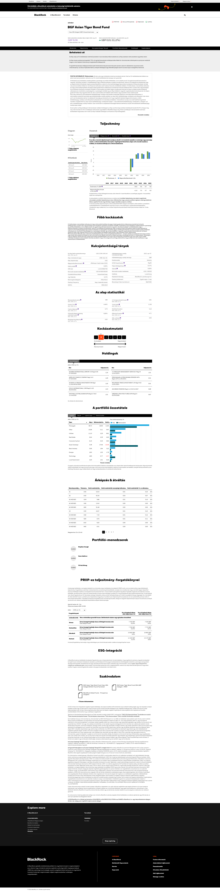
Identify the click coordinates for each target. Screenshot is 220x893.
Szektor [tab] (72, 415)
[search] (184, 15)
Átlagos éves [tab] (104, 136)
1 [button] (103, 532)
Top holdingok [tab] (74, 361)
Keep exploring (110, 841)
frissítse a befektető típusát (59, 8)
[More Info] (108, 136)
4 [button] (111, 532)
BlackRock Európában (33, 823)
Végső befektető (175, 1)
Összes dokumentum (86, 701)
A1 (70, 491)
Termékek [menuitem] (66, 15)
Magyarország (186, 1)
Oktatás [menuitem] (75, 15)
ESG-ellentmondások (111, 716)
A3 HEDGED (72, 515)
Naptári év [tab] (94, 136)
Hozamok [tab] (93, 131)
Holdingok (134, 48)
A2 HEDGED (72, 499)
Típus (70, 422)
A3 (70, 511)
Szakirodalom (146, 48)
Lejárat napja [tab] (88, 415)
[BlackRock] (37, 860)
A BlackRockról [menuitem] (55, 15)
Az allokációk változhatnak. (75, 401)
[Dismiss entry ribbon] (191, 7)
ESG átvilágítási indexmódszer (96, 716)
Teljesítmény (84, 48)
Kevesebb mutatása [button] (143, 115)
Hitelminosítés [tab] (100, 415)
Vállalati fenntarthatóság (34, 825)
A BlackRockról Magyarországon (35, 820)
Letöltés (150, 21)
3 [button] (108, 532)
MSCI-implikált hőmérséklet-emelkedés (128, 716)
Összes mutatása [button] (105, 462)
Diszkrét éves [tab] (125, 136)
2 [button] (106, 532)
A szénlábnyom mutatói (144, 714)
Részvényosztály (74, 488)
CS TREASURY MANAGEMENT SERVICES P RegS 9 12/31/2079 (126, 372)
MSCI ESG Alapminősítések (129, 714)
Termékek (86, 820)
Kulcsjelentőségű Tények (100, 48)
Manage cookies (158, 877)
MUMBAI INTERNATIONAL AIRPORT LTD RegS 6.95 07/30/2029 (83, 372)
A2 (70, 495)
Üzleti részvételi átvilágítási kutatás (77, 716)
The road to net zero (32, 829)
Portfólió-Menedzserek (119, 48)
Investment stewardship (33, 827)
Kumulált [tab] (114, 136)
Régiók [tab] (79, 415)
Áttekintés (73, 48)
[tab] (78, 141)
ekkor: (69, 610)
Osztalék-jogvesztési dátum (74, 162)
